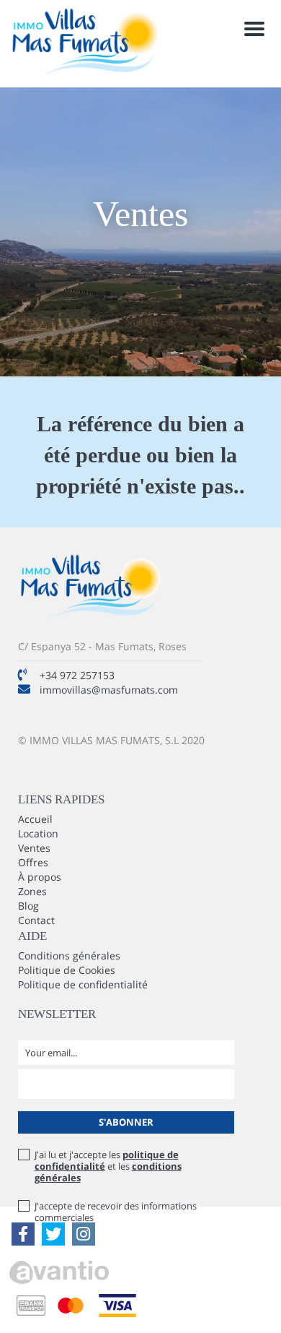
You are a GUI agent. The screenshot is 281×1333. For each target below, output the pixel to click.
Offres (33, 862)
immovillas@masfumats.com (109, 689)
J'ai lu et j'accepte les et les (108, 1166)
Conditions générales (69, 955)
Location (38, 833)
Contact (36, 920)
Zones (32, 891)
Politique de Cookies (66, 970)
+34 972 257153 (77, 675)
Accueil (35, 819)
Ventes (34, 848)
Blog (28, 906)
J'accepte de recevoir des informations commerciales (116, 1211)
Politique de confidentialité (83, 984)
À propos (39, 877)
